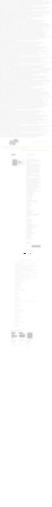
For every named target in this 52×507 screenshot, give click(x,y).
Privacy (29, 254)
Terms (30, 254)
